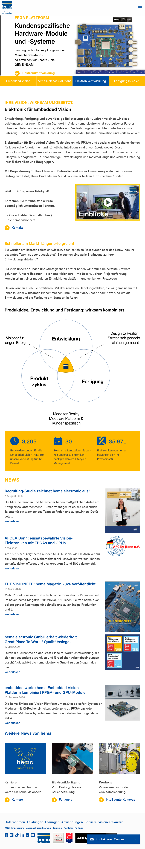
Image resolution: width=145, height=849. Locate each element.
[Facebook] (6, 836)
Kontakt (17, 227)
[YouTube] (33, 836)
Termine (57, 828)
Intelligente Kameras (120, 799)
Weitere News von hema (28, 733)
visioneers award (110, 822)
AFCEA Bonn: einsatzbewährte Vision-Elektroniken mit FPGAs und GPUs (39, 540)
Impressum (17, 828)
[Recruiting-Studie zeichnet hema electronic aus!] (122, 510)
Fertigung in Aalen (127, 80)
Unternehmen (15, 822)
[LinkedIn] (22, 836)
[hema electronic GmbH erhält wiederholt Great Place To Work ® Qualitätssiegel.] (122, 652)
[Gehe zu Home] (7, 7)
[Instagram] (11, 836)
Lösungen (52, 822)
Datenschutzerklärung (38, 828)
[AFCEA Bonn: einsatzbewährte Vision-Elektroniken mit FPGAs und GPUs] (122, 547)
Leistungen (35, 822)
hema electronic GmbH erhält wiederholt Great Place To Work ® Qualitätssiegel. (41, 639)
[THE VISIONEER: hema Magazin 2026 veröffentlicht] (122, 606)
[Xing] (27, 836)
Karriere (17, 799)
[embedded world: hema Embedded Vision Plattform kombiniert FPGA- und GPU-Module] (122, 703)
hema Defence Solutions (54, 80)
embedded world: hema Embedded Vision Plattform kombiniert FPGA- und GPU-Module (45, 690)
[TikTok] (17, 836)
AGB (7, 828)
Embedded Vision (18, 80)
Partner (78, 828)
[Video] (107, 202)
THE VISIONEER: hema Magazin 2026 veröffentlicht (50, 584)
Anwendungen (72, 822)
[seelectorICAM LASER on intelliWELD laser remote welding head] (119, 758)
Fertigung (65, 799)
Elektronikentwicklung (37, 73)
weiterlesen (12, 521)
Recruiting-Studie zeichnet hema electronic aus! (47, 491)
